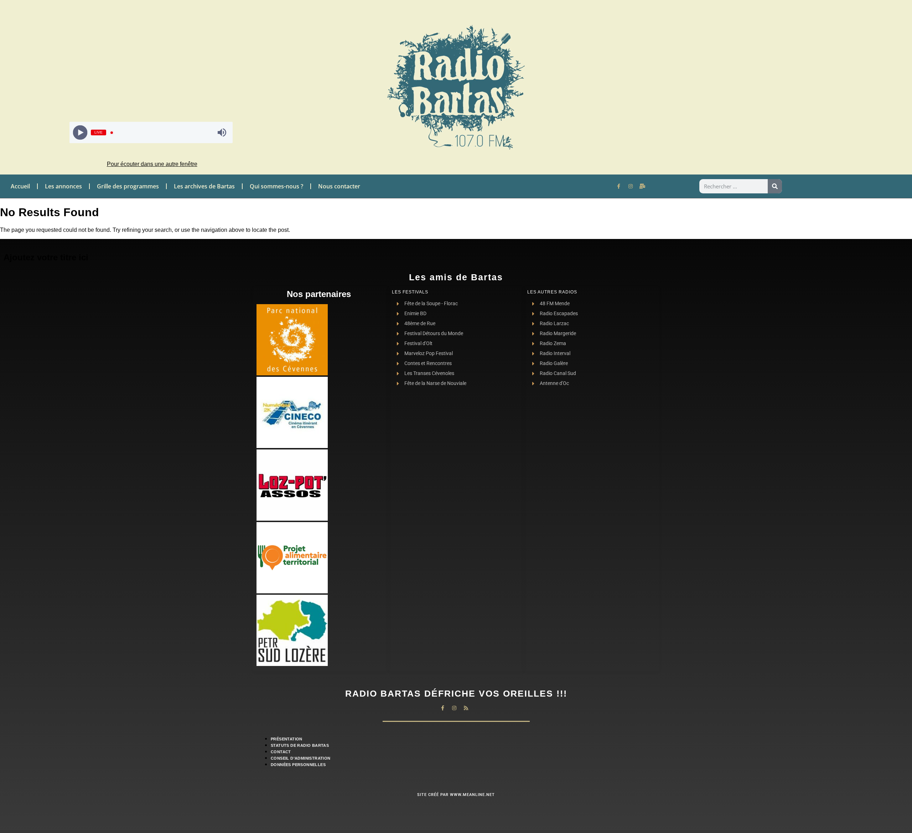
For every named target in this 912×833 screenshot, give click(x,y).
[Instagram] (631, 186)
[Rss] (466, 708)
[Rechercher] (775, 186)
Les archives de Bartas (204, 186)
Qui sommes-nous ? (276, 186)
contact (281, 752)
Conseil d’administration (301, 758)
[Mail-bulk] (642, 186)
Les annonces (63, 186)
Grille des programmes (128, 186)
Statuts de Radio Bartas (300, 745)
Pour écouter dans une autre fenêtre (152, 164)
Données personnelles (298, 764)
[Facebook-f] (619, 186)
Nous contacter (339, 186)
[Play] (80, 133)
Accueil (20, 186)
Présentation (286, 739)
